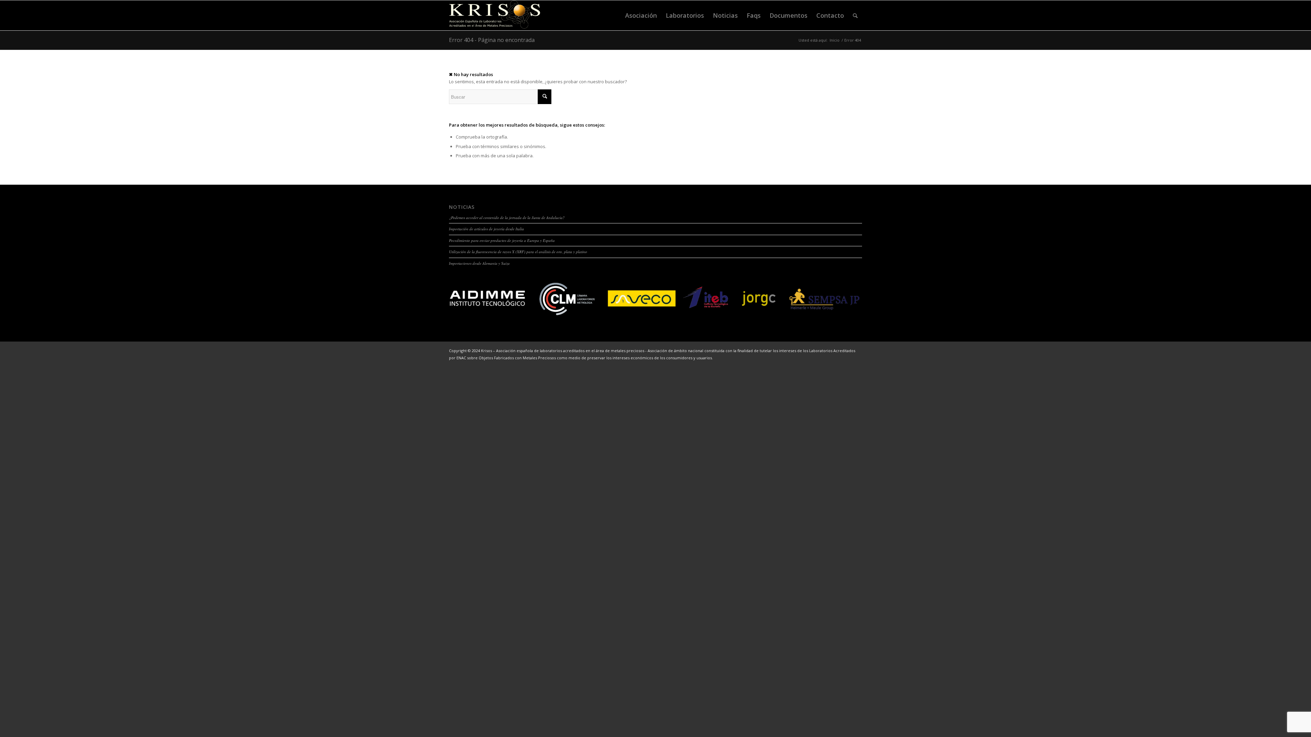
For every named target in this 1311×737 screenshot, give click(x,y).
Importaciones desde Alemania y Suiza (479, 263)
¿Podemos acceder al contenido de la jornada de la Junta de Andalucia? (507, 217)
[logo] (494, 15)
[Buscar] (855, 15)
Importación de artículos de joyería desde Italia (486, 228)
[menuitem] (641, 15)
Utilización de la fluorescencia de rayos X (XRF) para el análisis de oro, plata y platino (518, 251)
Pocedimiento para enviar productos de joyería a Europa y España (502, 240)
